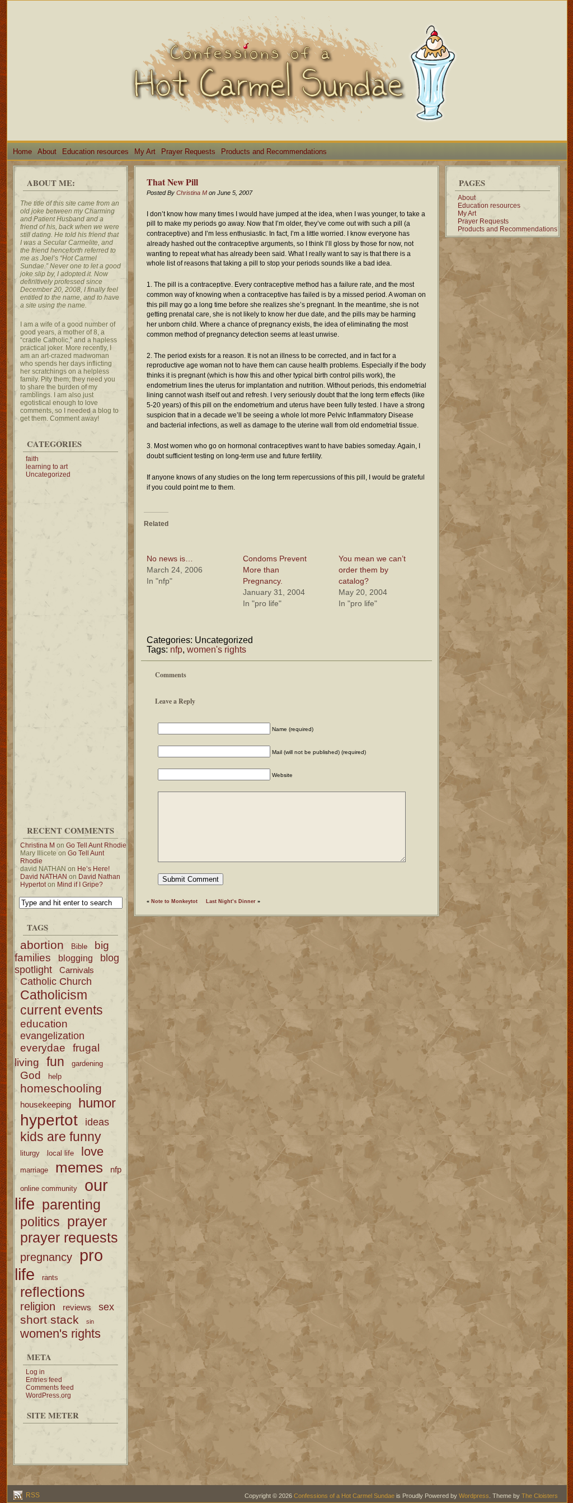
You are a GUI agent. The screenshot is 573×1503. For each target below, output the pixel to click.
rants (50, 1277)
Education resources (95, 151)
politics (40, 1222)
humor (97, 1102)
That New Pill (172, 181)
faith (32, 459)
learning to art (47, 467)
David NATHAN (43, 877)
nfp (115, 1169)
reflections (52, 1292)
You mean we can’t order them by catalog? (372, 569)
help (55, 1076)
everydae (42, 1048)
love (92, 1151)
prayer (87, 1221)
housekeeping (45, 1104)
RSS (32, 1495)
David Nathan (99, 877)
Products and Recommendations (274, 151)
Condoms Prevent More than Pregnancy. (275, 569)
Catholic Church (56, 981)
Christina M (37, 845)
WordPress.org (48, 1395)
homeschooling (61, 1088)
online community (48, 1188)
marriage (34, 1170)
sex (106, 1307)
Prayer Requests (188, 151)
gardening (87, 1063)
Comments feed (50, 1388)
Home (22, 151)
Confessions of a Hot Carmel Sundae (344, 1495)
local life (60, 1153)
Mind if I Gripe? (80, 884)
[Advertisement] (70, 646)
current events (61, 1010)
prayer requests (69, 1237)
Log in (35, 1372)
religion (37, 1306)
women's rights (60, 1334)
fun (55, 1061)
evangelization (52, 1035)
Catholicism (53, 995)
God (30, 1075)
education (44, 1024)
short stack (49, 1319)
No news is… (170, 558)
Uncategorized (48, 474)
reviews (77, 1307)
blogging (75, 958)
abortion (42, 944)
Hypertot (33, 884)
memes (79, 1167)
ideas (97, 1122)
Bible (79, 946)
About (47, 151)
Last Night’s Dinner (231, 901)
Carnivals (76, 970)
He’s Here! (93, 869)
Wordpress (474, 1495)
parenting (71, 1204)
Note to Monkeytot (174, 901)
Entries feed (44, 1380)
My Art (145, 151)
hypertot (49, 1120)
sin (90, 1321)
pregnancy (46, 1257)
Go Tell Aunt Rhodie (96, 845)
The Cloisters (540, 1495)
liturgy (30, 1153)
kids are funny (60, 1136)
